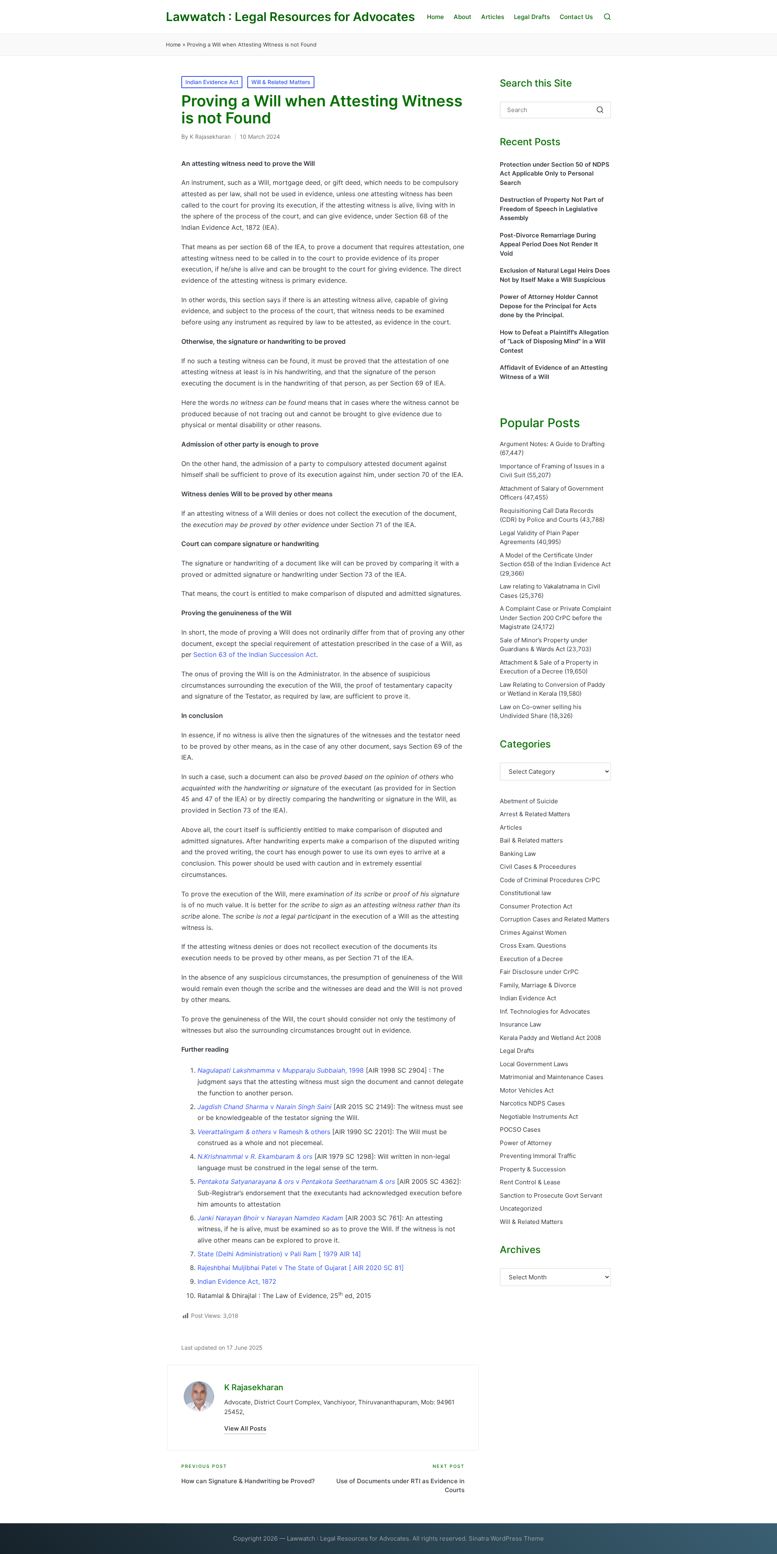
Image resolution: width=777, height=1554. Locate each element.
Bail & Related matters (531, 840)
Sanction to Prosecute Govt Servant (551, 1195)
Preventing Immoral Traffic (538, 1156)
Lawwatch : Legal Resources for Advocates (290, 16)
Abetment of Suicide (529, 801)
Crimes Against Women (533, 932)
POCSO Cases (520, 1129)
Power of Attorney (526, 1143)
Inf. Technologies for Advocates (545, 1011)
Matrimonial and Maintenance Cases (551, 1077)
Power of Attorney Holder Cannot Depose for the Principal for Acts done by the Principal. (549, 306)
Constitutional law (525, 893)
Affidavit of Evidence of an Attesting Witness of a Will (553, 372)
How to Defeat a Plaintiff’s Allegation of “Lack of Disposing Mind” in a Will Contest (554, 341)
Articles (511, 827)
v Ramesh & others (263, 1132)
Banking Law (518, 853)
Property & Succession (533, 1169)
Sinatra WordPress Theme (506, 1538)
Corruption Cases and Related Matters (554, 919)
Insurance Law (520, 1024)
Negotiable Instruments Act (539, 1116)
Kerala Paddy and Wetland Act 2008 (550, 1038)
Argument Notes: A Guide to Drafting (552, 444)
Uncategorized (521, 1208)
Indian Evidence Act (211, 81)
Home (173, 44)
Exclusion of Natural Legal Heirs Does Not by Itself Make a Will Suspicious (555, 275)
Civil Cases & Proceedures (538, 866)
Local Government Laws (534, 1064)
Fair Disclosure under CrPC (539, 972)
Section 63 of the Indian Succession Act (254, 654)
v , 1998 (280, 1070)
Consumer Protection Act (536, 906)
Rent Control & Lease (530, 1182)
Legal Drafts (517, 1050)
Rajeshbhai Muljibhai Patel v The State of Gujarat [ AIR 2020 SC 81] (300, 1268)
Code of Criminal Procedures (550, 880)
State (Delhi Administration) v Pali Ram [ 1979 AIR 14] (279, 1254)
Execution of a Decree (531, 959)
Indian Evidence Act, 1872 (236, 1281)
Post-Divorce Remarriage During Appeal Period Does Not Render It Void (549, 244)
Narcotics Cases (532, 1103)
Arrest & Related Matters (535, 814)
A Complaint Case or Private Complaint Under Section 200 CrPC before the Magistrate (555, 618)
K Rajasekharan (253, 1387)
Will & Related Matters (280, 81)
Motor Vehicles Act (527, 1090)
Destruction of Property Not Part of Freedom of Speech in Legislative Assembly (552, 209)
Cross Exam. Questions (533, 945)
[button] (245, 1428)
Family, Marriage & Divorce (538, 985)
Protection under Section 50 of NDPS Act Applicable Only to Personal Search (554, 173)
